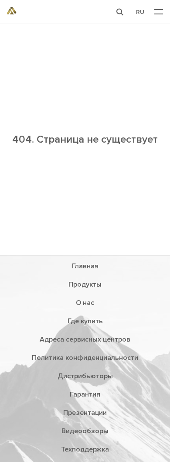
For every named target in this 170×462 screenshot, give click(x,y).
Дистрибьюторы (85, 376)
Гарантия (85, 394)
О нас (85, 302)
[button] (120, 11)
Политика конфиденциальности (85, 357)
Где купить (85, 321)
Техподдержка (85, 449)
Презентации (85, 412)
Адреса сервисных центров (85, 339)
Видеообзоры (85, 431)
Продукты (85, 284)
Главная (85, 266)
